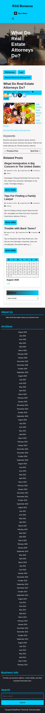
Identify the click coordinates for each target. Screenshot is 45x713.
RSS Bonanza (22, 6)
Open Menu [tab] (22, 13)
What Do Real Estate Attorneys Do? (39, 110)
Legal (21, 72)
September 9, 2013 (11, 91)
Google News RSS (24, 91)
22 (31, 270)
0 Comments (36, 170)
